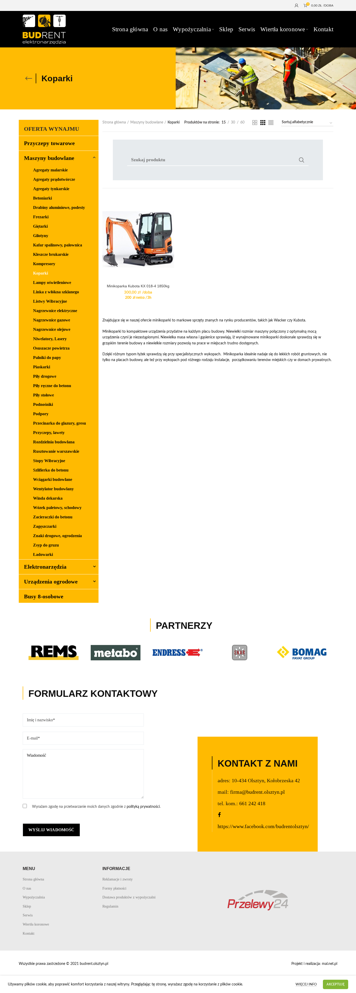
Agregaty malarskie (50, 170)
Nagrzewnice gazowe (51, 320)
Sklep (27, 906)
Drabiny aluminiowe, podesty (59, 207)
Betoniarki (42, 198)
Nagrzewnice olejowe (51, 329)
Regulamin (110, 906)
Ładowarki (43, 554)
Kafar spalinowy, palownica (57, 245)
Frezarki (40, 217)
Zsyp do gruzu (46, 545)
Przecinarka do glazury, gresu (59, 423)
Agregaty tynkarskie (51, 189)
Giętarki (40, 226)
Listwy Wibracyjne (50, 301)
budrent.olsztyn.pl (94, 964)
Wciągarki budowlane (52, 479)
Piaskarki (41, 367)
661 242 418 (252, 803)
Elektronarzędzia (45, 566)
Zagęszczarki (44, 526)
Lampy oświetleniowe (52, 282)
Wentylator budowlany (53, 489)
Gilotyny (40, 235)
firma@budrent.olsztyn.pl (257, 792)
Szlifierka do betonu (51, 470)
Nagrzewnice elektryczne (55, 310)
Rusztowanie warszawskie (56, 451)
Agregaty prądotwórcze (54, 179)
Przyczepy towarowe (49, 143)
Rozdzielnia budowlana (54, 442)
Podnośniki (43, 404)
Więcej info (306, 984)
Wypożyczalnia (34, 897)
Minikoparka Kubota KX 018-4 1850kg (138, 286)
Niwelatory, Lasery (50, 339)
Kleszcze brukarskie (51, 254)
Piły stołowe (43, 395)
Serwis (28, 915)
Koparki (40, 273)
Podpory (40, 414)
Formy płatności (114, 888)
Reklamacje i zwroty (117, 879)
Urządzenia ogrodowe (51, 581)
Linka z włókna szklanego (56, 292)
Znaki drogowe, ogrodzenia (57, 535)
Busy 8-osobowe (43, 596)
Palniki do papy (47, 357)
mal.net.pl (329, 964)
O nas (27, 888)
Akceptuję (336, 984)
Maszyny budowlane (146, 122)
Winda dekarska (48, 498)
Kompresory (44, 264)
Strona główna (114, 122)
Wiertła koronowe (36, 924)
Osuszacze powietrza (51, 348)
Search (301, 160)
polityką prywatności (143, 807)
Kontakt (28, 933)
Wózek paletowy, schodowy (57, 507)
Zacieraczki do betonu (52, 517)
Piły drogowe (44, 376)
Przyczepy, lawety (49, 432)
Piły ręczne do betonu (52, 385)
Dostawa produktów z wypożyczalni (129, 897)
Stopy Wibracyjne (49, 460)
